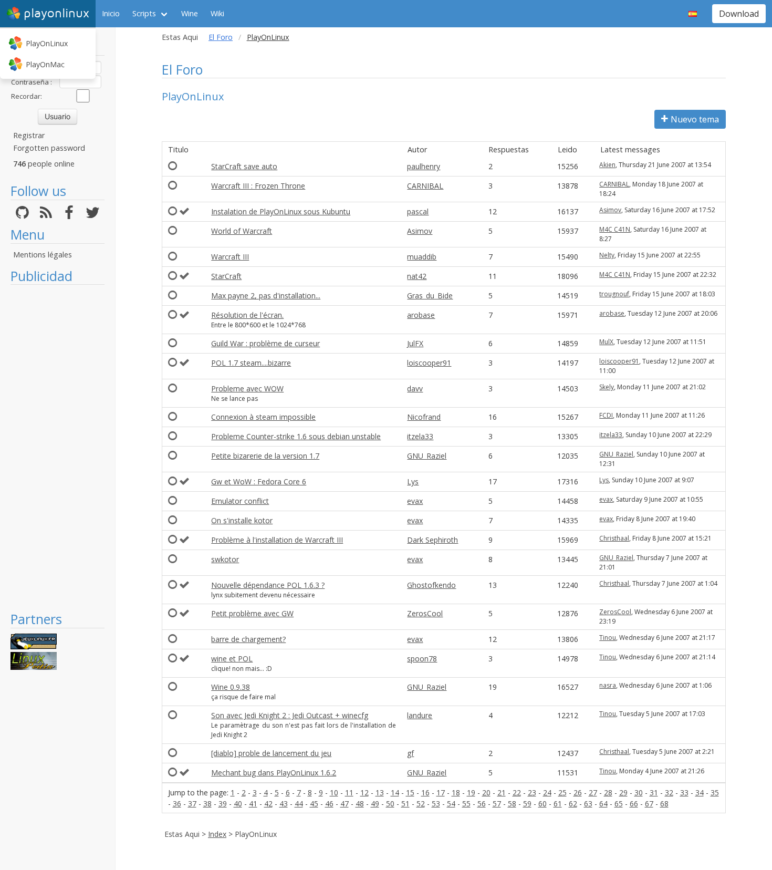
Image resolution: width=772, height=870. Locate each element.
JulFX (415, 343)
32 (669, 793)
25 (562, 793)
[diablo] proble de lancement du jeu (271, 753)
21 (501, 793)
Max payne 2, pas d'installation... (265, 296)
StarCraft (226, 276)
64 (603, 804)
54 (451, 804)
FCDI (606, 415)
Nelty (606, 255)
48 (360, 804)
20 (486, 793)
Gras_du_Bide (430, 296)
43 (283, 804)
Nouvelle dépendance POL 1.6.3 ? (268, 585)
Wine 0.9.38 (230, 687)
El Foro (220, 37)
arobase (421, 315)
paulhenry (423, 166)
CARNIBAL (425, 186)
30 (638, 793)
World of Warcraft (241, 231)
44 (299, 804)
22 (517, 793)
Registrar (29, 135)
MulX (606, 341)
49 (375, 804)
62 (573, 804)
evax (415, 501)
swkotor (225, 559)
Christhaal (614, 538)
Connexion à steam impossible (263, 417)
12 (364, 793)
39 (222, 804)
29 (623, 793)
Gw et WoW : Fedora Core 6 (258, 481)
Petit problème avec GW (252, 613)
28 (608, 793)
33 (684, 793)
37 (192, 804)
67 (649, 804)
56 (481, 804)
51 (405, 804)
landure (419, 715)
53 (436, 804)
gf (410, 753)
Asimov (610, 209)
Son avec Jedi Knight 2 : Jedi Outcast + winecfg (289, 715)
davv (415, 388)
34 (699, 793)
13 (379, 793)
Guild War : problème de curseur (265, 343)
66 (634, 804)
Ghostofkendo (431, 585)
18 (456, 793)
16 (425, 793)
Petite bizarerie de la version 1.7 (265, 456)
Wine (189, 13)
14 (395, 793)
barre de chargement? (248, 639)
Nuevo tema (695, 119)
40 (238, 804)
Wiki (217, 13)
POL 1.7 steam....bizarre (251, 363)
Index (217, 834)
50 (390, 804)
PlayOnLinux (47, 43)
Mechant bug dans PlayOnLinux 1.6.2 (273, 773)
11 (349, 793)
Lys (413, 481)
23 (532, 793)
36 (177, 804)
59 (527, 804)
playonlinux (56, 13)
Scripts (144, 13)
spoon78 (422, 659)
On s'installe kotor (242, 520)
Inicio (111, 13)
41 (253, 804)
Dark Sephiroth (432, 540)
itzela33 (420, 436)
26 (577, 793)
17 (440, 793)
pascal (418, 211)
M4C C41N (614, 229)
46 (329, 804)
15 (410, 793)
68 (664, 804)
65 (618, 804)
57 (497, 804)
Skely (606, 386)
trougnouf (614, 293)
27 (593, 793)
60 (542, 804)
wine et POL (232, 659)
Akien (607, 164)
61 (558, 804)
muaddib (421, 257)
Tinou (607, 637)
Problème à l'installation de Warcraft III (277, 540)
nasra (607, 685)
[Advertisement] (58, 447)
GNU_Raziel (426, 456)
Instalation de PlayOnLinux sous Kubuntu (280, 211)
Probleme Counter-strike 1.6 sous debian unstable (296, 436)
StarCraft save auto (244, 166)
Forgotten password (49, 148)
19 (471, 793)
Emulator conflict (240, 501)
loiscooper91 (429, 363)
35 (715, 793)
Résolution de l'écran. (247, 315)
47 (344, 804)
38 (207, 804)
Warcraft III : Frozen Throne (258, 186)
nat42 (416, 276)
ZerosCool (425, 613)
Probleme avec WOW (247, 388)
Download (739, 13)
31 (654, 793)
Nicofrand (424, 417)
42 (268, 804)
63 (588, 804)
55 (466, 804)
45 (314, 804)
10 (334, 793)
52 (420, 804)
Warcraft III (230, 257)
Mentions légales (42, 255)
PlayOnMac (45, 64)
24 (547, 793)
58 (512, 804)
